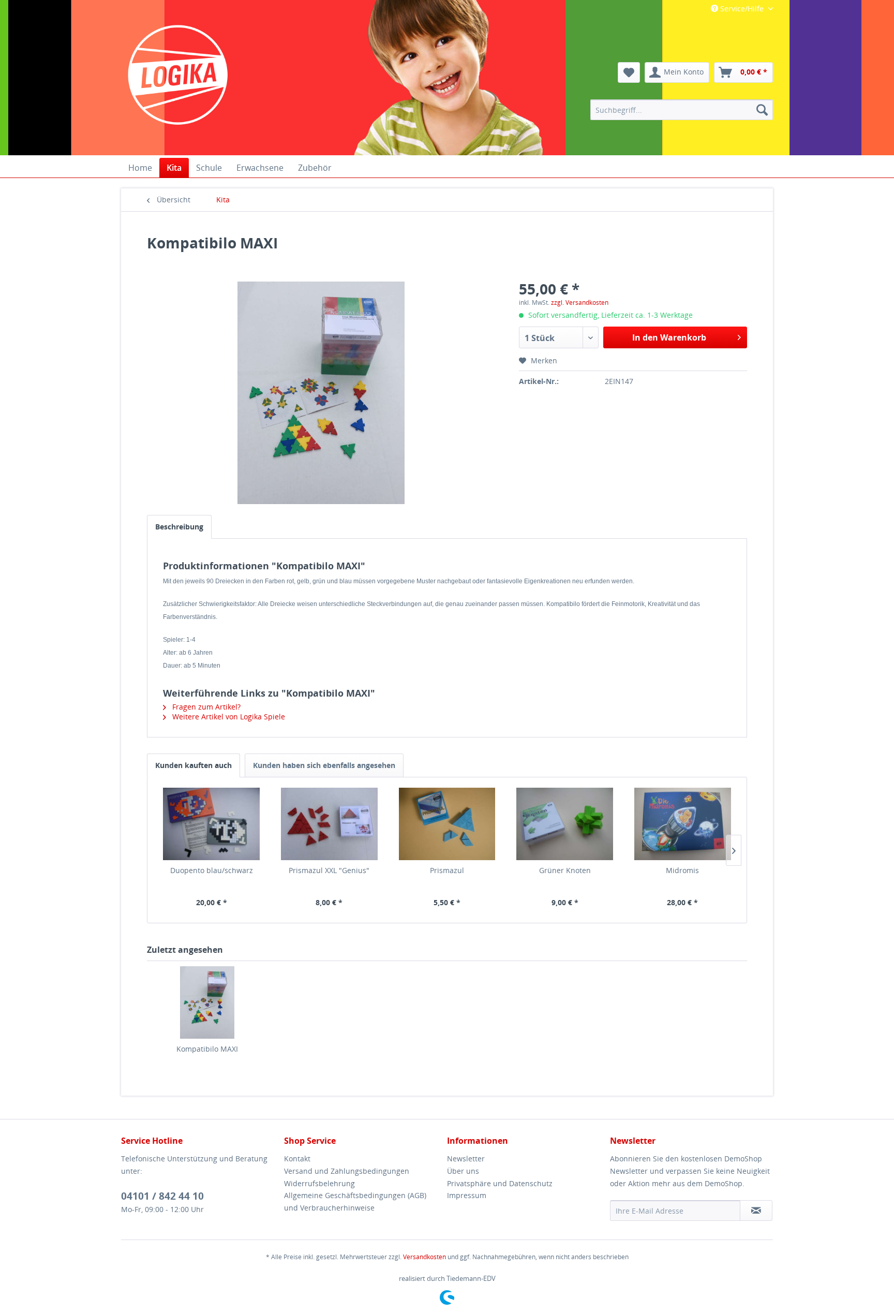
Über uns (463, 1171)
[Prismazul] (447, 824)
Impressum (466, 1195)
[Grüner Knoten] (565, 824)
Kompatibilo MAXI (207, 1049)
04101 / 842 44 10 (162, 1196)
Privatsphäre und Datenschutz (500, 1183)
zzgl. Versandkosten (579, 302)
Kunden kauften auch (193, 765)
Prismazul (447, 870)
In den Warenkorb (669, 337)
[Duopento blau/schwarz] (211, 824)
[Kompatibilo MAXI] (207, 1002)
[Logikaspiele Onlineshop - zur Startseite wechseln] (178, 75)
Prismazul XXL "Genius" (329, 870)
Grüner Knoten (565, 870)
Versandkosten (424, 1256)
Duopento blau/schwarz (211, 870)
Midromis (682, 870)
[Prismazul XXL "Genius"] (329, 824)
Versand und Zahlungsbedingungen (346, 1171)
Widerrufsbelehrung (319, 1183)
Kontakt (297, 1158)
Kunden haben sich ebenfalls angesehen (324, 765)
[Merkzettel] (629, 72)
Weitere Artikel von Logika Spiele (227, 716)
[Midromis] (682, 824)
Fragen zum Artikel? (205, 707)
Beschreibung (179, 527)
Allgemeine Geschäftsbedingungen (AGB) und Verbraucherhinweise (355, 1201)
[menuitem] (681, 109)
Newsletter (466, 1158)
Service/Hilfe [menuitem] (742, 8)
